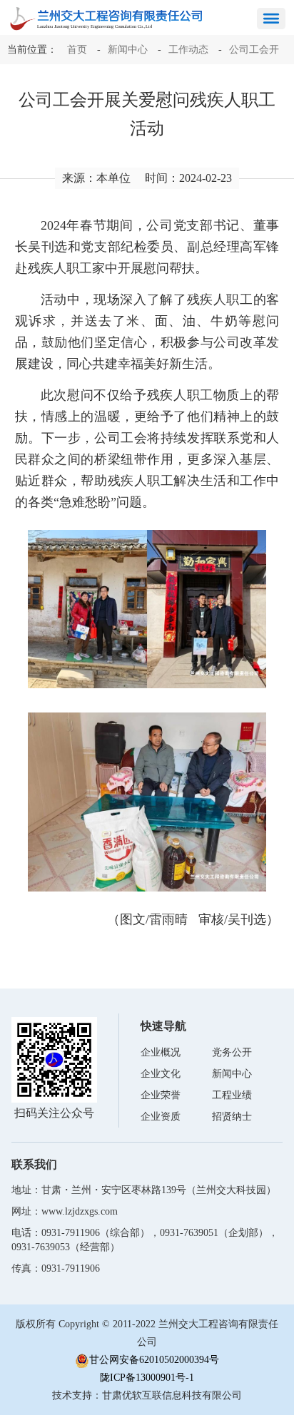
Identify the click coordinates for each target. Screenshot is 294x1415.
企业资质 (161, 1116)
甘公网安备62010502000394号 (154, 1359)
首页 (77, 49)
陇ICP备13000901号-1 (147, 1377)
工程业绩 (232, 1095)
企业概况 (161, 1052)
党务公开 (232, 1052)
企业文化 (161, 1073)
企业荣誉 (161, 1095)
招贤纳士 (232, 1116)
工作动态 (188, 49)
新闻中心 (128, 49)
